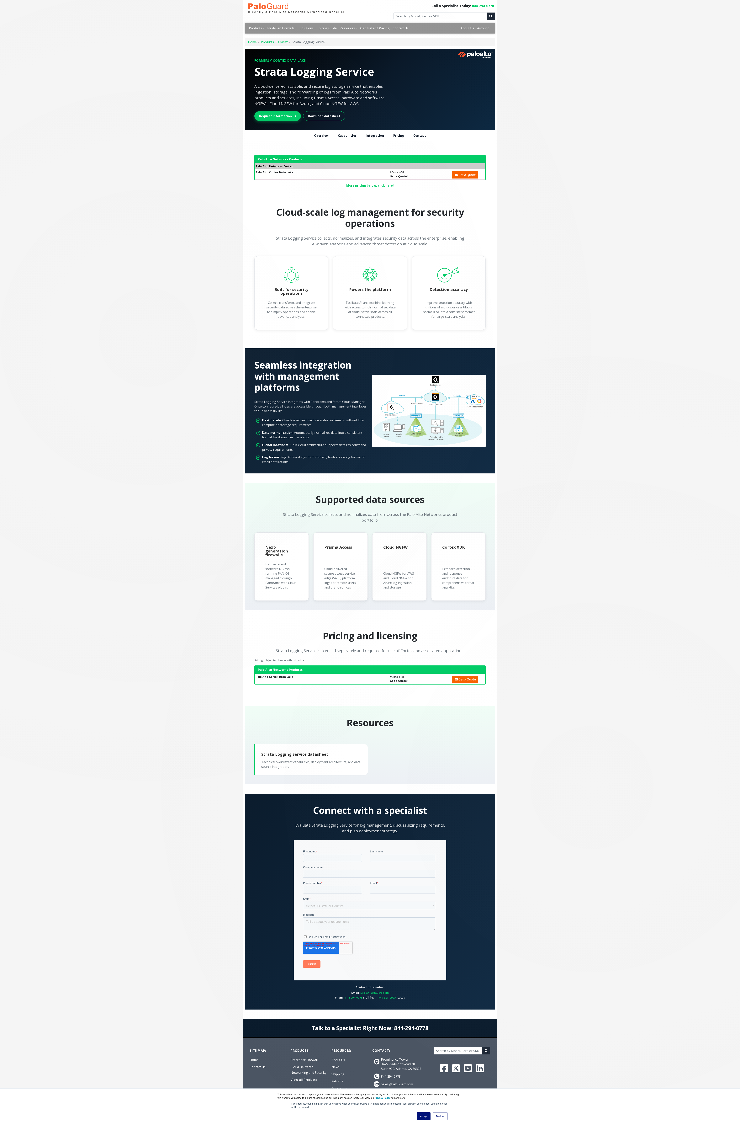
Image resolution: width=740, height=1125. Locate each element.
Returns (337, 1081)
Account (483, 28)
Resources (347, 28)
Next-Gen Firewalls (280, 28)
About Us (467, 28)
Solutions (307, 28)
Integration (375, 135)
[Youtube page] (468, 1068)
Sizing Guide (328, 28)
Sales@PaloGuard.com (374, 992)
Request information (275, 116)
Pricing (398, 135)
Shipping (337, 1074)
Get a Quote (467, 175)
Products (255, 28)
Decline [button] (440, 1116)
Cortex (283, 42)
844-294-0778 (483, 5)
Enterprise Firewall (304, 1060)
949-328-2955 (387, 997)
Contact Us (401, 28)
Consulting (339, 1088)
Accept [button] (423, 1116)
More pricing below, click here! (370, 185)
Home (252, 42)
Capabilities (347, 135)
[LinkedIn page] (480, 1068)
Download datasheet (324, 116)
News (335, 1067)
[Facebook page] (444, 1068)
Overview (321, 135)
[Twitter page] (456, 1068)
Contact (419, 135)
